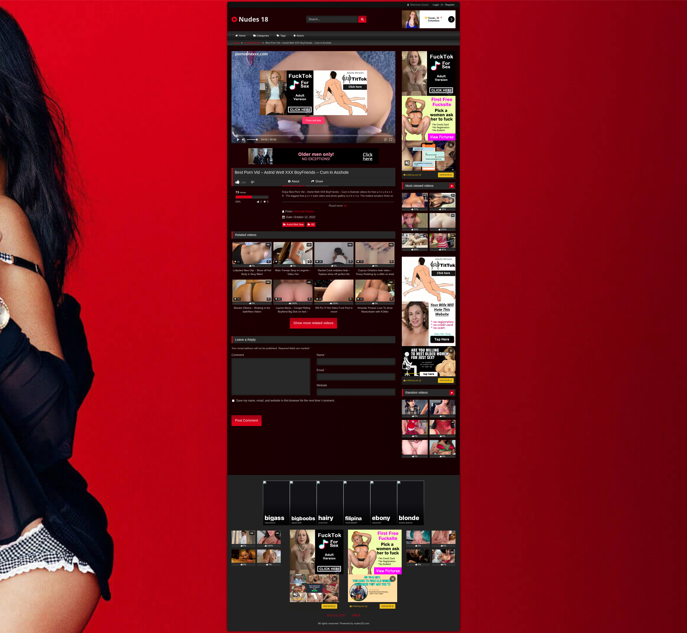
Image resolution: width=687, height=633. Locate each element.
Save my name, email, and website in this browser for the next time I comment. (285, 400)
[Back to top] (676, 622)
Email (321, 370)
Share (319, 181)
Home (242, 35)
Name (321, 354)
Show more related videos (313, 323)
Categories (263, 35)
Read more (336, 205)
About (295, 181)
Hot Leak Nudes (303, 211)
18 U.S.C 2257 (336, 615)
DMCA (356, 615)
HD (312, 224)
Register (450, 4)
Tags (283, 35)
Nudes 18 (252, 19)
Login (436, 4)
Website (322, 385)
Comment (238, 354)
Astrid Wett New (252, 42)
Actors (300, 35)
